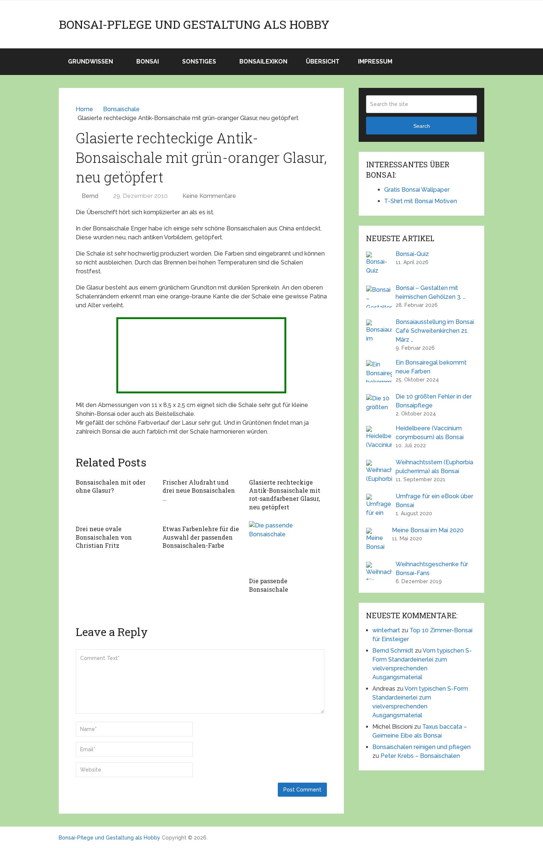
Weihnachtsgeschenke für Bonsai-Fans (432, 569)
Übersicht (322, 61)
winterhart (386, 630)
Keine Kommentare (209, 195)
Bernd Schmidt (392, 650)
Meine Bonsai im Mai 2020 (428, 530)
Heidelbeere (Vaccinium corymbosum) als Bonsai (430, 433)
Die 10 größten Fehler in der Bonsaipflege (434, 401)
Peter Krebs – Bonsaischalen (420, 755)
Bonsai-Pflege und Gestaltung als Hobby (194, 24)
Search (421, 126)
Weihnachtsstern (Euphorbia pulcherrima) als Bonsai (434, 467)
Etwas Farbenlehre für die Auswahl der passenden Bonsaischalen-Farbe (201, 537)
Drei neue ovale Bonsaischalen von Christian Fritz (104, 537)
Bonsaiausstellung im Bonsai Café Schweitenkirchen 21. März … (435, 330)
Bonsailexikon (263, 61)
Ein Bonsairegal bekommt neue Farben (431, 367)
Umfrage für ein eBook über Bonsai (434, 501)
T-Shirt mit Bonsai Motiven (420, 201)
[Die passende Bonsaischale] (288, 547)
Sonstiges (199, 61)
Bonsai (147, 61)
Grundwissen (90, 61)
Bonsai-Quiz (412, 253)
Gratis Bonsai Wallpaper (417, 189)
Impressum (375, 61)
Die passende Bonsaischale (268, 585)
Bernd (90, 195)
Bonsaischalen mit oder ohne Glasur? (111, 486)
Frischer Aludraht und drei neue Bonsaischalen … (199, 490)
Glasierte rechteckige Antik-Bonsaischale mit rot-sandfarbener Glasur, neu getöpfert (284, 494)
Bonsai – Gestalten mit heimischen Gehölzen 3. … (430, 292)
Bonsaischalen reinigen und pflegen (421, 746)
